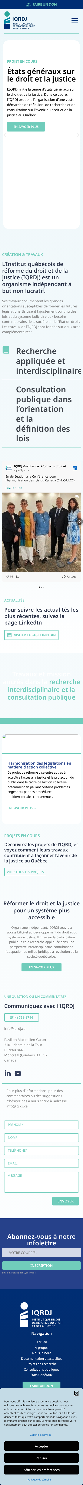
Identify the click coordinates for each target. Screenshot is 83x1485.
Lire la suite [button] (14, 488)
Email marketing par (12, 1272)
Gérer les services (40, 1435)
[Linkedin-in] (7, 1073)
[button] (76, 1393)
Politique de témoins (39, 1479)
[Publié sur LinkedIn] (74, 468)
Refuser (41, 1458)
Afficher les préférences (42, 1470)
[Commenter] (16, 577)
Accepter (41, 1446)
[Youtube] (17, 1073)
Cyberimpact (30, 1272)
